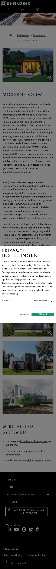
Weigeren (24, 314)
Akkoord (43, 314)
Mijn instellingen (41, 301)
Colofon (6, 301)
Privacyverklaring (10, 294)
